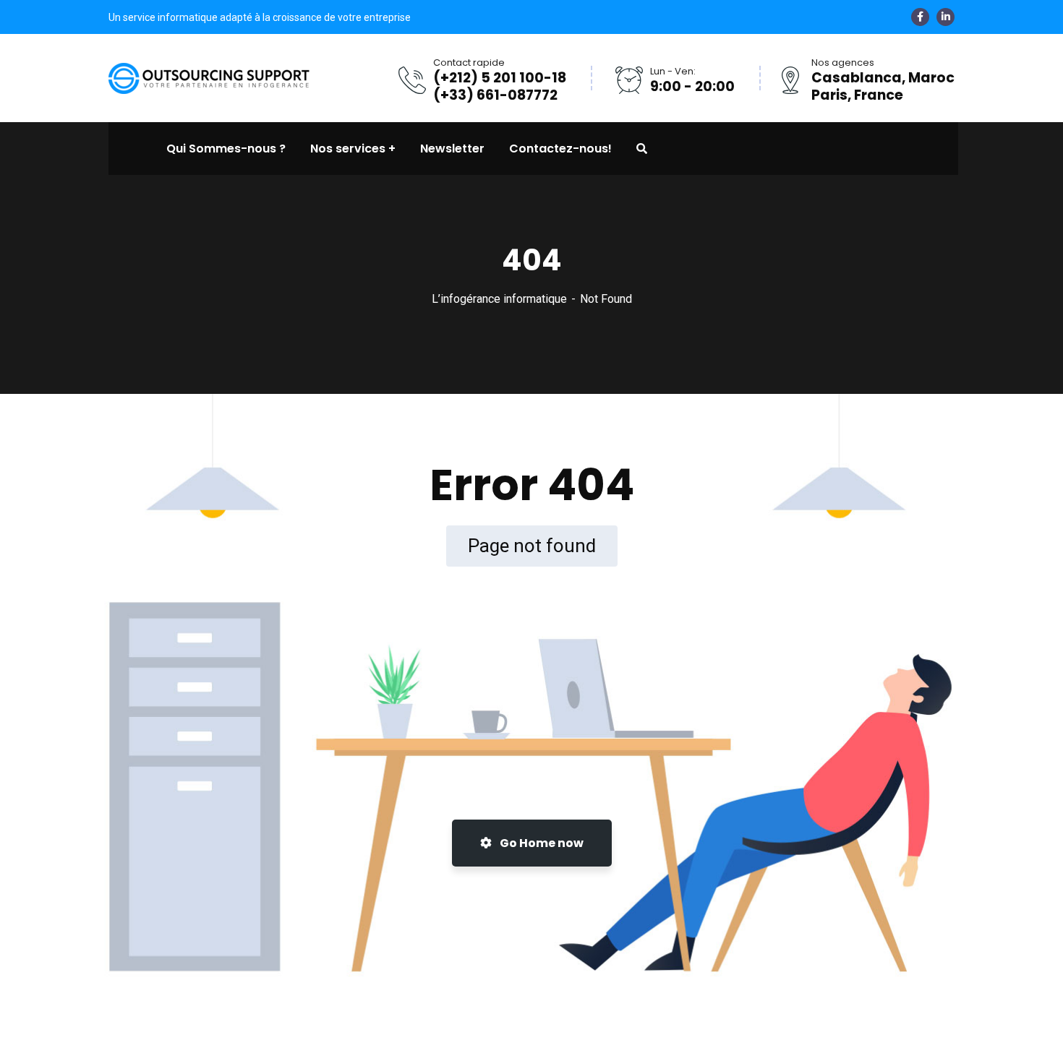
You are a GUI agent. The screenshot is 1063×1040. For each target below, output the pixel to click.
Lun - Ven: (673, 71)
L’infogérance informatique (499, 299)
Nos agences (842, 62)
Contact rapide (469, 62)
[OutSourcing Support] (209, 77)
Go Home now (541, 843)
